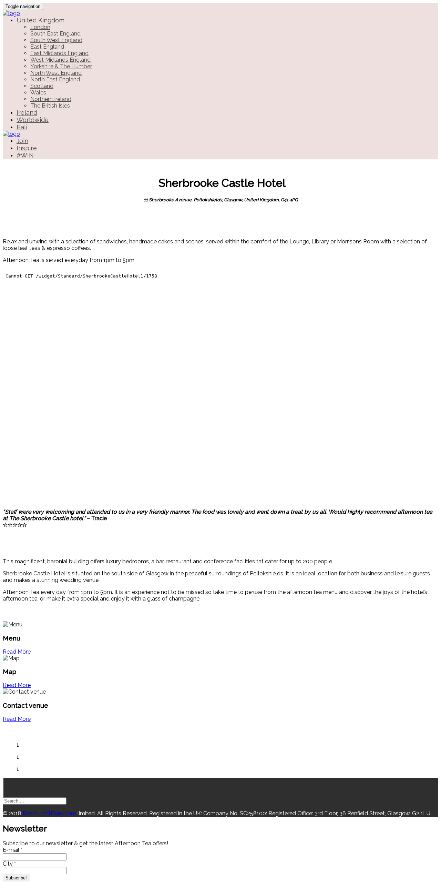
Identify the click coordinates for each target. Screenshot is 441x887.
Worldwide (33, 119)
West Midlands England (60, 60)
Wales (38, 92)
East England (47, 46)
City (9, 863)
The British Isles (50, 105)
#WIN (25, 155)
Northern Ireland (50, 99)
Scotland (41, 86)
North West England (56, 73)
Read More (17, 651)
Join (22, 140)
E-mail (12, 850)
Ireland (27, 112)
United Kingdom (40, 20)
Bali (22, 127)
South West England (56, 40)
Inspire (27, 148)
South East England (55, 33)
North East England (55, 79)
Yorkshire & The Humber (61, 66)
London (40, 27)
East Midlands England (59, 53)
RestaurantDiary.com (49, 813)
